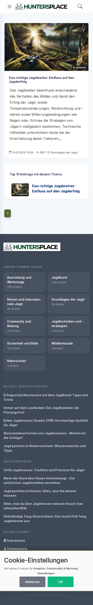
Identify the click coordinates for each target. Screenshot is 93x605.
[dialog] (46, 571)
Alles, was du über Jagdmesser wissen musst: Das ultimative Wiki (43, 506)
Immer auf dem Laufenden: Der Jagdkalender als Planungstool (41, 410)
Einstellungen (46, 573)
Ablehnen (32, 582)
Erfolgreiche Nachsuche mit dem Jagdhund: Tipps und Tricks (45, 397)
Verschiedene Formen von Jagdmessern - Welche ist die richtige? (44, 435)
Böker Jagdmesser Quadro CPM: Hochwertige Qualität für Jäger (45, 423)
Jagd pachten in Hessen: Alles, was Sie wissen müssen (39, 493)
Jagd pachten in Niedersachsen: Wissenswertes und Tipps (44, 448)
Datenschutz (16, 548)
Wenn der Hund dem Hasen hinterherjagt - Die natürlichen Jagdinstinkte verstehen (39, 480)
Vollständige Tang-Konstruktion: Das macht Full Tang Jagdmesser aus (44, 519)
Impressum (15, 540)
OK (60, 582)
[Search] (80, 6)
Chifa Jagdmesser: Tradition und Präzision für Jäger (44, 470)
